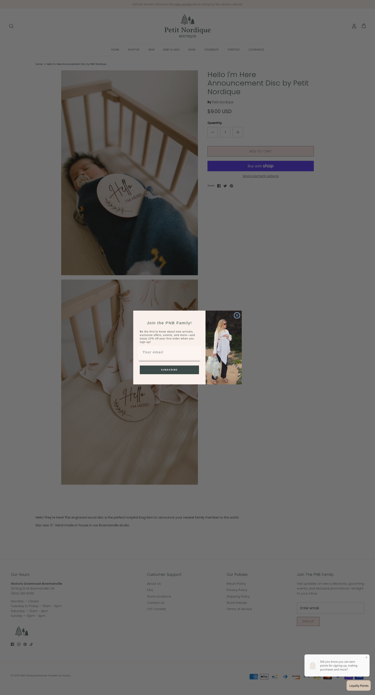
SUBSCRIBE (169, 370)
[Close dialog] (237, 315)
